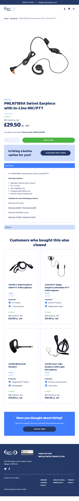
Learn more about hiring (56, 153)
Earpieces (14, 18)
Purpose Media (21, 489)
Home (6, 18)
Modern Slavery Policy (44, 482)
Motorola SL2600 (29, 208)
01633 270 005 (28, 2)
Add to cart (49, 140)
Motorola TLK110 (29, 217)
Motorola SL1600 (14, 208)
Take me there (39, 429)
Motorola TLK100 (14, 217)
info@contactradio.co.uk (47, 2)
